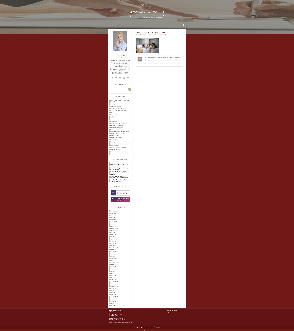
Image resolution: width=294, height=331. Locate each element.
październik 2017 (114, 286)
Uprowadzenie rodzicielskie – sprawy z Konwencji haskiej (120, 144)
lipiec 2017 (113, 292)
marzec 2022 (113, 222)
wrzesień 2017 (114, 288)
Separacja (112, 142)
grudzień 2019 (114, 241)
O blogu (133, 25)
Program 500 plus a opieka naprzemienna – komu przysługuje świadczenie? (119, 164)
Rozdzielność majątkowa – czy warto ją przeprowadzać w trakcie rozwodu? (119, 173)
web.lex (158, 327)
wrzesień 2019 (114, 247)
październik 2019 (114, 245)
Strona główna (114, 25)
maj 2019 (112, 256)
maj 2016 (112, 305)
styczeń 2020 (113, 239)
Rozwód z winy (114, 139)
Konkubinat (113, 117)
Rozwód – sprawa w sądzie (117, 133)
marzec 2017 (113, 294)
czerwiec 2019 (114, 254)
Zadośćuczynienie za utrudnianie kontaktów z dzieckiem (119, 177)
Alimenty (112, 104)
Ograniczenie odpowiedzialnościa (176, 312)
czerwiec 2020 (114, 230)
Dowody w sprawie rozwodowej (118, 110)
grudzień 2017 (114, 282)
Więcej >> (125, 73)
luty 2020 (112, 237)
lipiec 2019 (113, 252)
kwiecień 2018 (114, 273)
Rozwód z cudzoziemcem (116, 137)
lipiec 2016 (113, 301)
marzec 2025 (113, 213)
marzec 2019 (113, 258)
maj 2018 (112, 271)
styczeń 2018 (113, 279)
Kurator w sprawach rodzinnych (119, 180)
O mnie (125, 25)
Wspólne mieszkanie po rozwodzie (119, 152)
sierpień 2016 (113, 299)
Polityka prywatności (172, 310)
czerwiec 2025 (114, 211)
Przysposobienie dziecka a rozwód (119, 123)
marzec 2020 (113, 234)
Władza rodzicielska (115, 149)
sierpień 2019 (113, 249)
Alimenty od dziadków (116, 106)
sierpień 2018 (113, 264)
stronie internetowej (117, 73)
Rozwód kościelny (114, 135)
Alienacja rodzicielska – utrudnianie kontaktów (119, 101)
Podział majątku (114, 121)
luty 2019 (112, 260)
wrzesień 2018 (114, 262)
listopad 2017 (113, 284)
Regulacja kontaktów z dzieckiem (118, 125)
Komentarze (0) (162, 34)
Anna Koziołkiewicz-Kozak (116, 180)
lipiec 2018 (113, 267)
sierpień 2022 (113, 215)
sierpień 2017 (113, 290)
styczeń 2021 (113, 226)
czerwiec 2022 (114, 219)
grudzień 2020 (114, 228)
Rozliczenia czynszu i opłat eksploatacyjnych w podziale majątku (119, 130)
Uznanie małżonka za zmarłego (118, 147)
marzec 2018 (113, 275)
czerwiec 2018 (114, 269)
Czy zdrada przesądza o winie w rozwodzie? (120, 168)
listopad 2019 (113, 243)
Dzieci (111, 112)
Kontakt (142, 25)
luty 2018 (112, 277)
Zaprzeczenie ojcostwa (116, 154)
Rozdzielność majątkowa (116, 127)
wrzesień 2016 (114, 297)
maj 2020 (112, 232)
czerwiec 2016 (114, 303)
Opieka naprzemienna (116, 119)
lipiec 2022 (113, 217)
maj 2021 (112, 224)
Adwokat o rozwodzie (147, 12)
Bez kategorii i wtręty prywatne (118, 108)
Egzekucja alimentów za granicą (118, 114)
